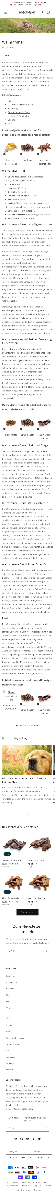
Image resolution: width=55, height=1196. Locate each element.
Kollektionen (11, 982)
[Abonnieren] (46, 951)
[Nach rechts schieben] (34, 814)
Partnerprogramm (14, 1044)
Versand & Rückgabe (15, 1038)
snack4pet (16, 1182)
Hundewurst (11, 988)
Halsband (15, 593)
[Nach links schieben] (21, 814)
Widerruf (9, 1069)
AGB (7, 1050)
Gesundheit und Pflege (19, 112)
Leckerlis (29, 390)
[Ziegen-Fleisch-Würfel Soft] (10, 699)
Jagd (45, 251)
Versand (48, 1186)
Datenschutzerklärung (28, 1186)
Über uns (10, 1031)
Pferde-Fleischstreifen (36, 860)
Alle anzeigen (27, 912)
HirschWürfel (10, 434)
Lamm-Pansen (27, 160)
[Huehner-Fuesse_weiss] (10, 155)
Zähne (29, 478)
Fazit (10, 123)
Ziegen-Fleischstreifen (11, 898)
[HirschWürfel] (10, 430)
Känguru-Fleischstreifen (11, 860)
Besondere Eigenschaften (20, 104)
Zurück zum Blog (29, 725)
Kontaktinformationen (24, 1190)
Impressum (10, 1057)
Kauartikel (10, 976)
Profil (10, 101)
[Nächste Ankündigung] (50, 4)
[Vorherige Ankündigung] (5, 4)
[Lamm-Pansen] (27, 155)
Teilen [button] (7, 55)
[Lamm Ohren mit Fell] (44, 430)
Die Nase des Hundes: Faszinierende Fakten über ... (24, 780)
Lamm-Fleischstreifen (36, 898)
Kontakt (9, 1025)
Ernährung (13, 108)
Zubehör (12, 120)
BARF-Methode (29, 387)
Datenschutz (11, 1063)
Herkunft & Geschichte (18, 116)
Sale (7, 1001)
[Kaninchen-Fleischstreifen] (44, 155)
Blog (8, 1007)
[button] (6, 12)
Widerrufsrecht (12, 1186)
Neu (7, 995)
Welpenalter (39, 352)
